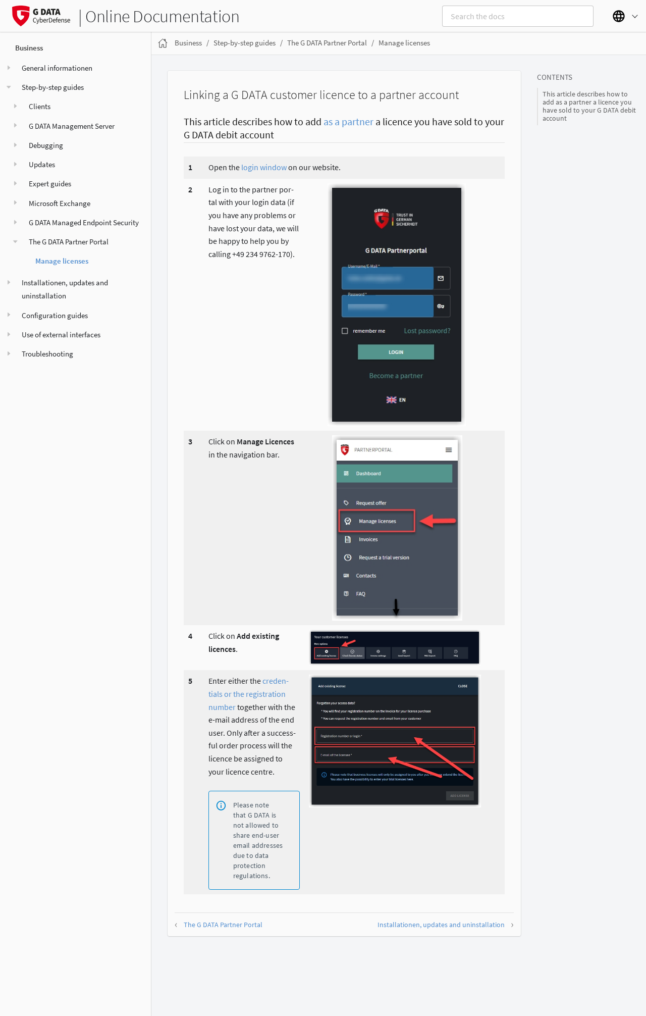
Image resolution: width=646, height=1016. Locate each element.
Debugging (46, 145)
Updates (42, 164)
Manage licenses (61, 261)
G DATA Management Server (72, 126)
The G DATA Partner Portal (69, 241)
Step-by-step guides (53, 87)
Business (29, 48)
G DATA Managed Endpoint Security (84, 222)
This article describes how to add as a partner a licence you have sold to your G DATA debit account (589, 106)
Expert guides (50, 183)
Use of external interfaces (61, 334)
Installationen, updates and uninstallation (65, 289)
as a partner (348, 121)
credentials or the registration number (248, 694)
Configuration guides (55, 315)
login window (264, 167)
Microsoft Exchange (59, 203)
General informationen (57, 68)
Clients (39, 106)
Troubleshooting (47, 354)
